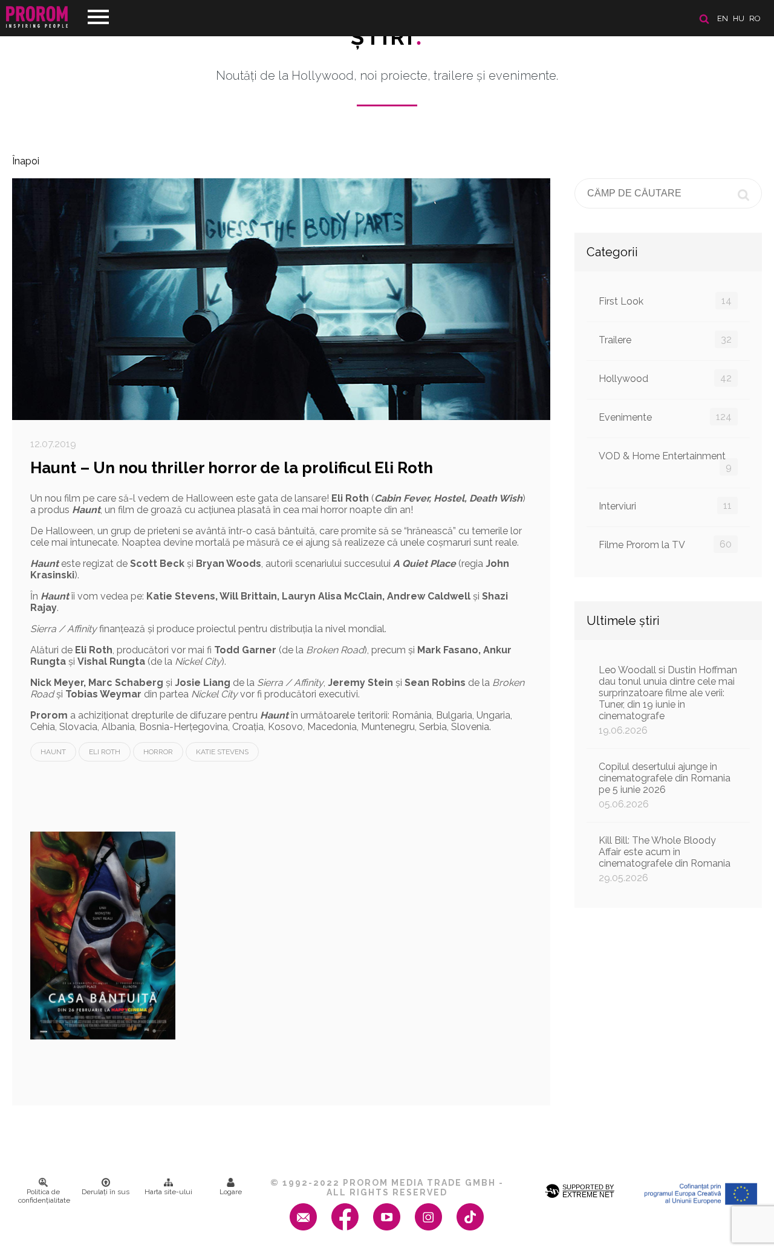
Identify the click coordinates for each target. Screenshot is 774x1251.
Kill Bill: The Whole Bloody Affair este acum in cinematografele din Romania (664, 859)
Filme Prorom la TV (665, 544)
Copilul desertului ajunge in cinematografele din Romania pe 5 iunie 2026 (664, 785)
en (722, 18)
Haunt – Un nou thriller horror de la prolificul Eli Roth (231, 468)
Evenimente (665, 417)
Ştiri (387, 37)
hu (738, 18)
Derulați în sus (105, 1192)
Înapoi (25, 161)
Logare (231, 1192)
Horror (158, 752)
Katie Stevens (222, 752)
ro (755, 18)
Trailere (665, 340)
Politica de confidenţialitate (44, 1196)
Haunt (53, 752)
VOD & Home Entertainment (665, 461)
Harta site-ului (168, 1192)
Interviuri (665, 506)
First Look (665, 301)
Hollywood (665, 378)
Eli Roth (104, 752)
